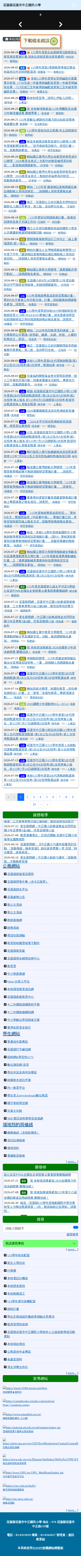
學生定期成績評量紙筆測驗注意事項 (30, 1316)
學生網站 (11, 1033)
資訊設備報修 (16, 1140)
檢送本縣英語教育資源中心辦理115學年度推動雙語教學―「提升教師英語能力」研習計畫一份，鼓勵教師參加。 (40, 146)
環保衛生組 (49, 339)
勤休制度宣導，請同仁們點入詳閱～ (50, 98)
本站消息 (14, 39)
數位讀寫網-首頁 (18, 1064)
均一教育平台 (16, 1087)
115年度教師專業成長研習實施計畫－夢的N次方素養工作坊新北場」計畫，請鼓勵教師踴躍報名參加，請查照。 (40, 300)
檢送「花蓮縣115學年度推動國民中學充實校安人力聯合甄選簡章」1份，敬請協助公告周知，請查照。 (40, 1195)
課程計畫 (13, 1309)
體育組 (31, 415)
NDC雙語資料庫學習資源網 (25, 1118)
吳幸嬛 (45, 113)
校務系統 (13, 927)
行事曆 (11, 1270)
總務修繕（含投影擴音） (23, 1132)
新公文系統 (14, 904)
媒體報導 (25, 610)
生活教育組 (40, 124)
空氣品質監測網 (11, 1447)
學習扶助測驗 (16, 935)
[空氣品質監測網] (40, 1441)
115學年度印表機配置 (21, 1301)
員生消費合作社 (17, 1367)
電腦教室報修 (16, 1155)
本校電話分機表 (17, 1278)
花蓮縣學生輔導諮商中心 (23, 958)
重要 (22, 68)
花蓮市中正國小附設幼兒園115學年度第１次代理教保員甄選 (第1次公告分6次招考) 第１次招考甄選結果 (40, 734)
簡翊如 (41, 565)
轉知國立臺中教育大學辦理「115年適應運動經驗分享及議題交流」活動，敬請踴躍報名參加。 (40, 636)
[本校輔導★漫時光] (25, 1387)
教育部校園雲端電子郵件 (23, 943)
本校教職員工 (16, 1293)
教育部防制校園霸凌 (13, 1489)
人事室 (23, 102)
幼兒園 (12, 211)
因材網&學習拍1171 (20, 1057)
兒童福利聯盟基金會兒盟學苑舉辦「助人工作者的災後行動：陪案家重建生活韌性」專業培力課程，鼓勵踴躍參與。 (40, 380)
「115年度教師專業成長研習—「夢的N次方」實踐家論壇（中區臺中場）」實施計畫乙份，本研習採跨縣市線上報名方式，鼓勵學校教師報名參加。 (40, 517)
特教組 (29, 195)
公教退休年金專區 (19, 1351)
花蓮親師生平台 (17, 889)
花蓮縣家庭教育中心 (20, 996)
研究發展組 (54, 150)
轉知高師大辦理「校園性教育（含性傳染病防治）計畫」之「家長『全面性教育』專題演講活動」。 (40, 693)
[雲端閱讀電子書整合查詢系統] (32, 1427)
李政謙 (8, 610)
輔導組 (13, 61)
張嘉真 (33, 339)
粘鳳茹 (36, 150)
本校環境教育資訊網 (20, 989)
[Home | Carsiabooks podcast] (28, 1400)
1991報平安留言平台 (13, 1476)
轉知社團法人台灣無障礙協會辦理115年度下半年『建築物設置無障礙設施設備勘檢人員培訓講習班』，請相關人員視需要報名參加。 (40, 254)
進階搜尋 (72, 1234)
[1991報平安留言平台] (33, 1472)
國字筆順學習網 (17, 1103)
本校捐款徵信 (16, 1344)
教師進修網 (14, 920)
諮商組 (59, 165)
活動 (22, 131)
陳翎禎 (15, 195)
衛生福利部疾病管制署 (14, 1463)
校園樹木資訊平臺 (19, 1080)
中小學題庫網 (16, 973)
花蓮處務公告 (16, 897)
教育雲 (11, 966)
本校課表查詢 (16, 1286)
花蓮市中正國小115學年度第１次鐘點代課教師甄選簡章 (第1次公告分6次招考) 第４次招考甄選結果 (40, 749)
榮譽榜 (60, 113)
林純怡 (13, 135)
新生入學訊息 (16, 1263)
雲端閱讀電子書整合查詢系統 (18, 1431)
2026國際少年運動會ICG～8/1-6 (47, 704)
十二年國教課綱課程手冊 (23, 1004)
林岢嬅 (8, 102)
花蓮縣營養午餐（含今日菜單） (28, 881)
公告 (22, 52)
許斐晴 (44, 165)
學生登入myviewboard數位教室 (27, 1095)
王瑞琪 (71, 206)
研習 (22, 157)
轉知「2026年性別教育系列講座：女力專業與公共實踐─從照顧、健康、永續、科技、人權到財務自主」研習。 (40, 335)
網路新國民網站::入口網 (15, 1418)
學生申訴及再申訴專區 (22, 1072)
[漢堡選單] (74, 5)
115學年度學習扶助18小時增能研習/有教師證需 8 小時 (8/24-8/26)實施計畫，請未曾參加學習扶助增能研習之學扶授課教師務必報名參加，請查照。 (40, 315)
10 (34, 804)
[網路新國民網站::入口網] (22, 1414)
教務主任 (58, 72)
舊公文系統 (14, 912)
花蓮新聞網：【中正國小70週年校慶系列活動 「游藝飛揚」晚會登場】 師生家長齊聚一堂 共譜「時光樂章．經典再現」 (40, 839)
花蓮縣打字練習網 (19, 1049)
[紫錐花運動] (18, 1498)
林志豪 (73, 591)
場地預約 (13, 1148)
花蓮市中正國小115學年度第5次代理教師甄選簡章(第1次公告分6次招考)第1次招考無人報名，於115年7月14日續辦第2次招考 (39, 765)
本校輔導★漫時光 (12, 1392)
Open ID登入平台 (18, 981)
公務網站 (11, 866)
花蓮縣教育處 (16, 950)
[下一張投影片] (60, 24)
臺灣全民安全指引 (19, 1027)
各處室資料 (14, 1359)
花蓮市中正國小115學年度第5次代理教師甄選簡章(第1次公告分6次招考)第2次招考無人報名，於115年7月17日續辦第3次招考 (39, 719)
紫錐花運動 (9, 1502)
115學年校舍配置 (18, 1255)
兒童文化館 (14, 1110)
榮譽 (22, 109)
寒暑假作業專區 (17, 1041)
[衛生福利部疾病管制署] (40, 1457)
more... (72, 1161)
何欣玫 (70, 57)
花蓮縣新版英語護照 (20, 874)
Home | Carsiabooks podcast (16, 1405)
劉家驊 (24, 124)
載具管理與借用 (17, 1324)
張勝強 (41, 72)
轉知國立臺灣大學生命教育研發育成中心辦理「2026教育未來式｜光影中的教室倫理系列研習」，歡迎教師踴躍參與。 (40, 161)
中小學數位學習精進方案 (23, 1019)
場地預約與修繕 (18, 1124)
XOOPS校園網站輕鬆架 (47, 1548)
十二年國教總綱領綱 (20, 1012)
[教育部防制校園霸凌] (19, 1485)
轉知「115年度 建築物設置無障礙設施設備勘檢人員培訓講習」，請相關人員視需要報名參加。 (40, 191)
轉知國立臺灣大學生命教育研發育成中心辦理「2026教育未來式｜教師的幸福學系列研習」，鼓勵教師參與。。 (40, 176)
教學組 (29, 135)
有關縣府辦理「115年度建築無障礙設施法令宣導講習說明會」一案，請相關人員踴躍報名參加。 (40, 663)
